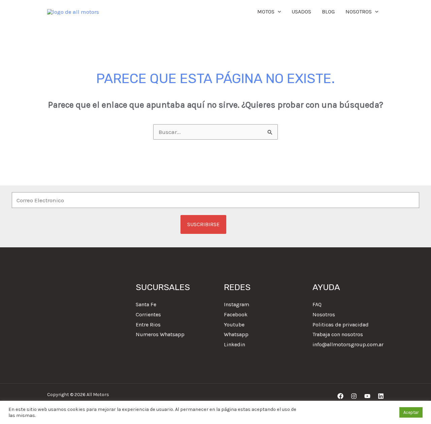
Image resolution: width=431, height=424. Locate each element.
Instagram (236, 304)
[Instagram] (354, 396)
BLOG (328, 11)
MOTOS (265, 11)
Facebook (235, 314)
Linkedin (234, 344)
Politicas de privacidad (340, 324)
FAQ (317, 304)
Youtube (234, 324)
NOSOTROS (358, 11)
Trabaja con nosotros (337, 334)
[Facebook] (340, 396)
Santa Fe (146, 304)
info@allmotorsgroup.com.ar (348, 344)
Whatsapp (236, 334)
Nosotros (323, 314)
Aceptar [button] (411, 412)
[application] (277, 12)
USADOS (301, 11)
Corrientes (148, 314)
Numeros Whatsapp (160, 334)
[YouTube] (367, 396)
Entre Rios (148, 324)
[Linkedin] (381, 396)
